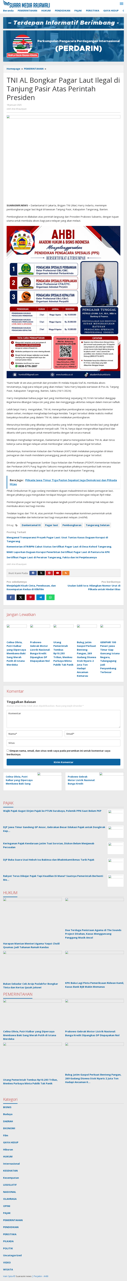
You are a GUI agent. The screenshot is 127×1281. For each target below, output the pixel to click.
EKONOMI (9, 1128)
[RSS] (65, 573)
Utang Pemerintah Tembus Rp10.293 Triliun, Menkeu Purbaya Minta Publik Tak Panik (63, 653)
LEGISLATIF (10, 1184)
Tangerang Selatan (97, 525)
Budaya (7, 1114)
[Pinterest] (49, 573)
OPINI (6, 1206)
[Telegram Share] (40, 597)
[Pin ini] (30, 597)
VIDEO (7, 1262)
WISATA (8, 1269)
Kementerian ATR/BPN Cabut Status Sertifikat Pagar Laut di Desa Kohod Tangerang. (59, 546)
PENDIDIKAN (11, 1227)
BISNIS (7, 1107)
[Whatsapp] (50, 597)
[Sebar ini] (11, 597)
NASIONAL (9, 1191)
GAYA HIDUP (10, 1142)
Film (5, 1135)
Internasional (11, 1163)
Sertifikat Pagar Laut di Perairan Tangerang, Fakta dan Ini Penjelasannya (52, 557)
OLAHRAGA (10, 1198)
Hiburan (8, 1149)
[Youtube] (57, 573)
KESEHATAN (10, 1170)
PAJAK (7, 1213)
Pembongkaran (72, 525)
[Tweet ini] (21, 597)
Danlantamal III (31, 525)
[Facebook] (33, 573)
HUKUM (8, 1156)
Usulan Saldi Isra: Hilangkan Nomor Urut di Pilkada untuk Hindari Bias (94, 585)
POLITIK (8, 1248)
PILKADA (8, 1241)
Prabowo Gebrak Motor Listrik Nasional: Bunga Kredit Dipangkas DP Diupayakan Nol (81, 783)
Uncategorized (12, 1255)
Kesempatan (11, 1177)
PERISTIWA (9, 1234)
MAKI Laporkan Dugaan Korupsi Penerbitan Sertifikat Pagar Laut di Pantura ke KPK (58, 552)
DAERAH (8, 1121)
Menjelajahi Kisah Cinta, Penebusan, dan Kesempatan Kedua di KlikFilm (31, 585)
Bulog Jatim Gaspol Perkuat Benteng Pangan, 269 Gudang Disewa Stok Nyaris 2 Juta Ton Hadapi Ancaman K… (93, 1078)
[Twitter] (41, 573)
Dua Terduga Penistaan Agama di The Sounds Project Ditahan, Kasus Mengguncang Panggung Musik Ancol (93, 933)
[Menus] (121, 3)
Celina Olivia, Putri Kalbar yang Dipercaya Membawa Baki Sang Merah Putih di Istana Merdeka (16, 653)
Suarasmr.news (23, 1276)
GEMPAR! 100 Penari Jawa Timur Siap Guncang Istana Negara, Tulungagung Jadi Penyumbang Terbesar (110, 657)
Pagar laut (51, 525)
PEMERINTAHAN (13, 1220)
